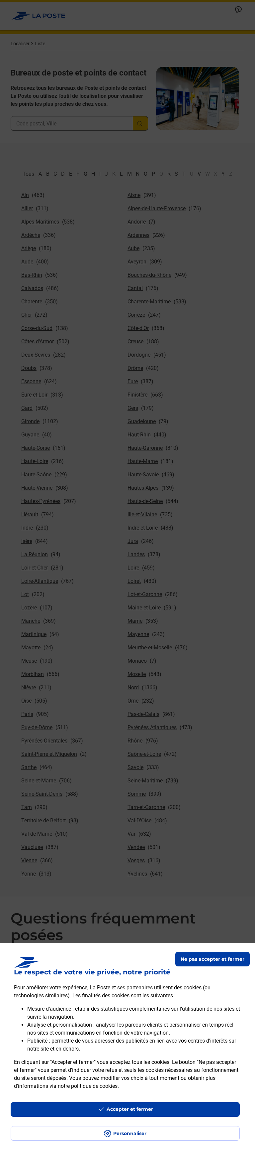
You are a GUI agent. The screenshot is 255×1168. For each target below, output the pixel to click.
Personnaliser (129, 1133)
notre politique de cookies (88, 1086)
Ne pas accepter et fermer (212, 959)
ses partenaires (135, 987)
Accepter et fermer (130, 1109)
